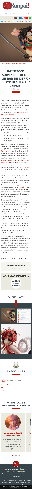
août (22, 187)
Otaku (3, 390)
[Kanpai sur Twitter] (22, 18)
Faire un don (11, 471)
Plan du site (16, 476)
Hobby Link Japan (18, 160)
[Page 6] (19, 455)
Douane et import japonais (9, 385)
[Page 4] (16, 455)
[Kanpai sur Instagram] (25, 18)
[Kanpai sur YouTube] (27, 18)
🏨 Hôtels (24, 21)
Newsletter (21, 471)
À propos (23, 469)
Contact (18, 474)
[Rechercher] (28, 13)
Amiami (3, 160)
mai (8, 192)
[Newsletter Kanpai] (16, 18)
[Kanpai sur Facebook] (20, 18)
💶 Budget (4, 21)
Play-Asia (27, 167)
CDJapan (9, 160)
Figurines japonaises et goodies (18, 63)
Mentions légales (8, 474)
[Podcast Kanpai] (30, 18)
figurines (4, 151)
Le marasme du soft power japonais (13, 434)
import (16, 153)
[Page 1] (12, 455)
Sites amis (25, 474)
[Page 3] (15, 455)
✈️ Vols (18, 21)
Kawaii (3, 387)
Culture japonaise (5, 63)
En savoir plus (16, 487)
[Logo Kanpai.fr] (16, 5)
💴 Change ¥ (11, 21)
